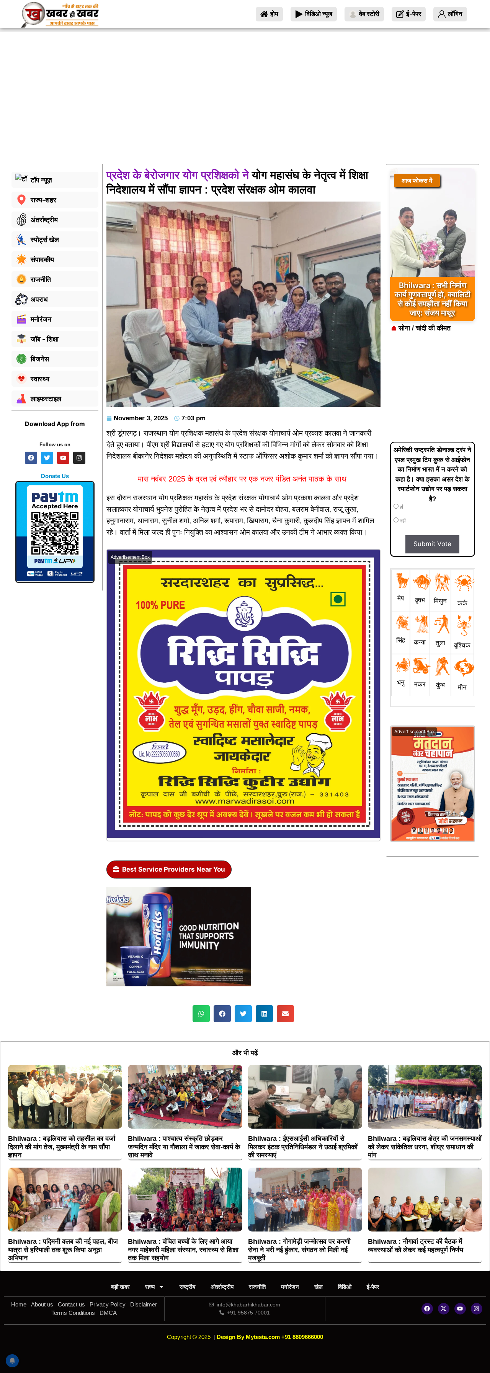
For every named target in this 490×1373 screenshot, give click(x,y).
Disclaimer (143, 1304)
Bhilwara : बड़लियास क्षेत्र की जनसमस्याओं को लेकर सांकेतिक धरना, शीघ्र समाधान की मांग (425, 1147)
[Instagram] (476, 1308)
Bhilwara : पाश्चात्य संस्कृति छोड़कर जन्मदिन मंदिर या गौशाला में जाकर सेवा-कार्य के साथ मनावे (184, 1147)
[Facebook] (427, 1308)
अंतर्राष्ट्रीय (222, 1287)
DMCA (108, 1313)
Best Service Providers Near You (173, 869)
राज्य (150, 1287)
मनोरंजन (290, 1287)
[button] (201, 1013)
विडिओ (344, 1287)
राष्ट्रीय (187, 1287)
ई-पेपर (373, 1287)
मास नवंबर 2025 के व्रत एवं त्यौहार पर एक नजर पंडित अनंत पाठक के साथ (243, 479)
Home (18, 1304)
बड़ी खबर (120, 1287)
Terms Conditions (73, 1313)
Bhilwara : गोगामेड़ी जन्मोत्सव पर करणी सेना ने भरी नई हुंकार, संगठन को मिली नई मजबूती (299, 1250)
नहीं (402, 521)
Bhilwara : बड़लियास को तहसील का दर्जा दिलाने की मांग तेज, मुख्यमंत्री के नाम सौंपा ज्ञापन (61, 1147)
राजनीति (257, 1287)
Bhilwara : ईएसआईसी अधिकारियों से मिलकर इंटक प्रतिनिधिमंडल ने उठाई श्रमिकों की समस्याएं (303, 1147)
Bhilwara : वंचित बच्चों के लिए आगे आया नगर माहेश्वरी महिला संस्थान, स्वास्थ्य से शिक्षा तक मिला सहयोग (183, 1250)
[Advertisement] (245, 106)
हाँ (401, 507)
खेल (318, 1287)
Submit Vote (432, 544)
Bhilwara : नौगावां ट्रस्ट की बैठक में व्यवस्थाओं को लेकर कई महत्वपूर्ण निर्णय (415, 1246)
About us (42, 1304)
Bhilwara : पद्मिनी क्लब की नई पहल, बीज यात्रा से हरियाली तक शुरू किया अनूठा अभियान (63, 1250)
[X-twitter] (443, 1308)
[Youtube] (460, 1308)
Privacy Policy (108, 1304)
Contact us (71, 1304)
